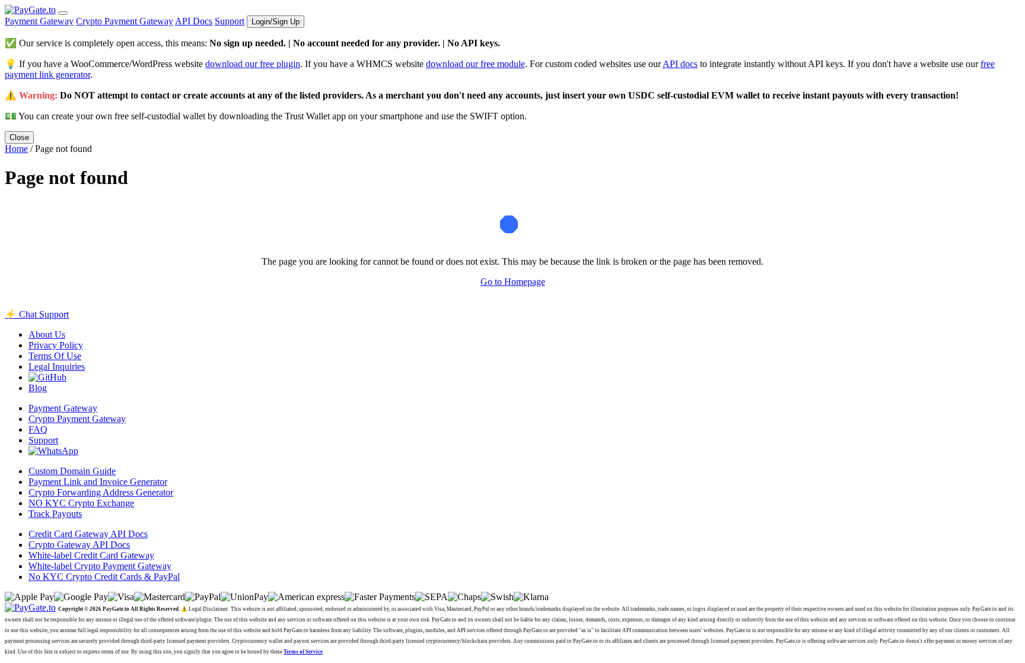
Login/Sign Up (276, 21)
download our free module (475, 64)
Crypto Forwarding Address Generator (100, 492)
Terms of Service (303, 652)
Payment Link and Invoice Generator (97, 482)
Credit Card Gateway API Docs (88, 534)
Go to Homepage (512, 282)
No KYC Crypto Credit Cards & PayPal (104, 577)
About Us (46, 334)
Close (19, 137)
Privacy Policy (55, 345)
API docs (680, 64)
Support (229, 21)
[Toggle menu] (63, 13)
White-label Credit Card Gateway (91, 555)
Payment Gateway (39, 21)
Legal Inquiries (56, 366)
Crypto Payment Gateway (124, 21)
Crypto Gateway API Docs (79, 545)
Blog (37, 388)
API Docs (193, 21)
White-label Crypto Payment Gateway (99, 566)
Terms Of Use (54, 356)
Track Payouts (55, 514)
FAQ (37, 429)
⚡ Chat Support (37, 314)
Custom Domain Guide (72, 471)
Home (16, 149)
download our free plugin (252, 64)
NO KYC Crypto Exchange (81, 503)
